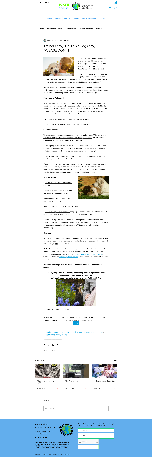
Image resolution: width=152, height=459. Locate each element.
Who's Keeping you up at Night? (45, 382)
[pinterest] (43, 2)
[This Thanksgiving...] (76, 371)
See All (115, 360)
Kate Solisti (42, 424)
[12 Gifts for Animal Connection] (104, 371)
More (98, 28)
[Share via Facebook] (44, 345)
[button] (115, 2)
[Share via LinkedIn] (53, 345)
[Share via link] (57, 345)
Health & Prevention (86, 28)
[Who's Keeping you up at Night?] (47, 371)
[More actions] (107, 41)
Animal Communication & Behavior (51, 28)
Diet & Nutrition (71, 28)
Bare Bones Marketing (64, 454)
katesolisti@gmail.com (41, 433)
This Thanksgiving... (72, 381)
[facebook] (38, 2)
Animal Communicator (45, 427)
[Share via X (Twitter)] (48, 345)
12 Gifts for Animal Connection (104, 381)
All (35, 28)
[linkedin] (46, 2)
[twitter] (41, 2)
